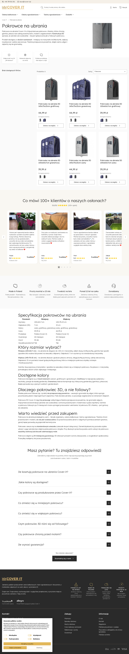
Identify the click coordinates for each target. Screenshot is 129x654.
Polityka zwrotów (104, 635)
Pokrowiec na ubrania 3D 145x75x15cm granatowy (80, 105)
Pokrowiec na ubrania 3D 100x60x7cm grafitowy (111, 105)
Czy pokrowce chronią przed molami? (39, 534)
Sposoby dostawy (70, 621)
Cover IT (4, 20)
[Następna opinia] (125, 237)
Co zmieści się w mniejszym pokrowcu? (40, 503)
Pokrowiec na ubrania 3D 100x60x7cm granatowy (49, 161)
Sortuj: (90, 71)
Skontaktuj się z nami (63, 559)
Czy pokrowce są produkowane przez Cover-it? (45, 492)
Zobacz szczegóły (49, 126)
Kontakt (101, 621)
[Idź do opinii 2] (61, 267)
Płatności (67, 618)
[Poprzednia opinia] (3, 237)
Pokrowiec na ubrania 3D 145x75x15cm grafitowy (49, 105)
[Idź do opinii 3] (64, 267)
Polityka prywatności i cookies (109, 627)
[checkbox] (6, 635)
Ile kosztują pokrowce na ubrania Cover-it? (43, 471)
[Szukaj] (42, 7)
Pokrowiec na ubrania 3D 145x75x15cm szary (80, 161)
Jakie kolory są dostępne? (33, 482)
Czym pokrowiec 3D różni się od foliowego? (43, 523)
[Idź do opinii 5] (70, 267)
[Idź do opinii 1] (58, 267)
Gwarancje (68, 633)
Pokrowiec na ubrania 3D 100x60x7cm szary (111, 161)
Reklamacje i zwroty (71, 630)
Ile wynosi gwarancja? (31, 544)
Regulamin (102, 624)
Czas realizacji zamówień (72, 627)
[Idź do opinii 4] (67, 267)
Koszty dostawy (69, 624)
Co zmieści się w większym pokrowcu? (40, 513)
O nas (101, 618)
